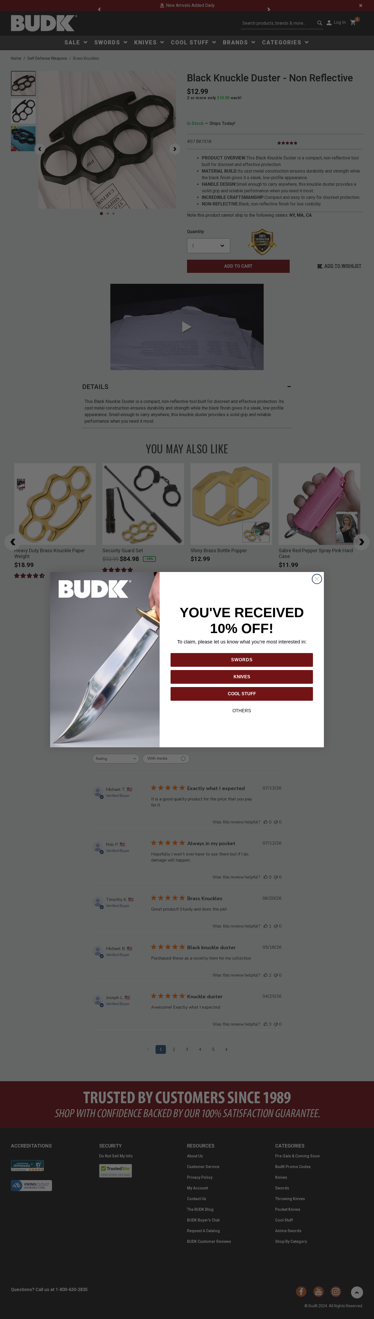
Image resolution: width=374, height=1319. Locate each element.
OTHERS (241, 710)
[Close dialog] (317, 579)
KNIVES (242, 676)
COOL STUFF (242, 693)
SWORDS (242, 659)
